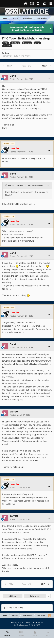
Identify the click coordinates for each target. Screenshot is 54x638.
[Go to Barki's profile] (5, 77)
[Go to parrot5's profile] (5, 413)
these (4, 500)
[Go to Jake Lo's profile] (5, 150)
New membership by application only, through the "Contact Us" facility (27, 28)
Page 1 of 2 (27, 66)
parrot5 (14, 411)
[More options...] (49, 78)
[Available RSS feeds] (49, 615)
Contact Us (29, 622)
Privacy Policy (17, 622)
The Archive (26, 56)
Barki (7, 53)
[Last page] (50, 66)
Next (44, 66)
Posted (21, 79)
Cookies (39, 622)
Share (13, 596)
